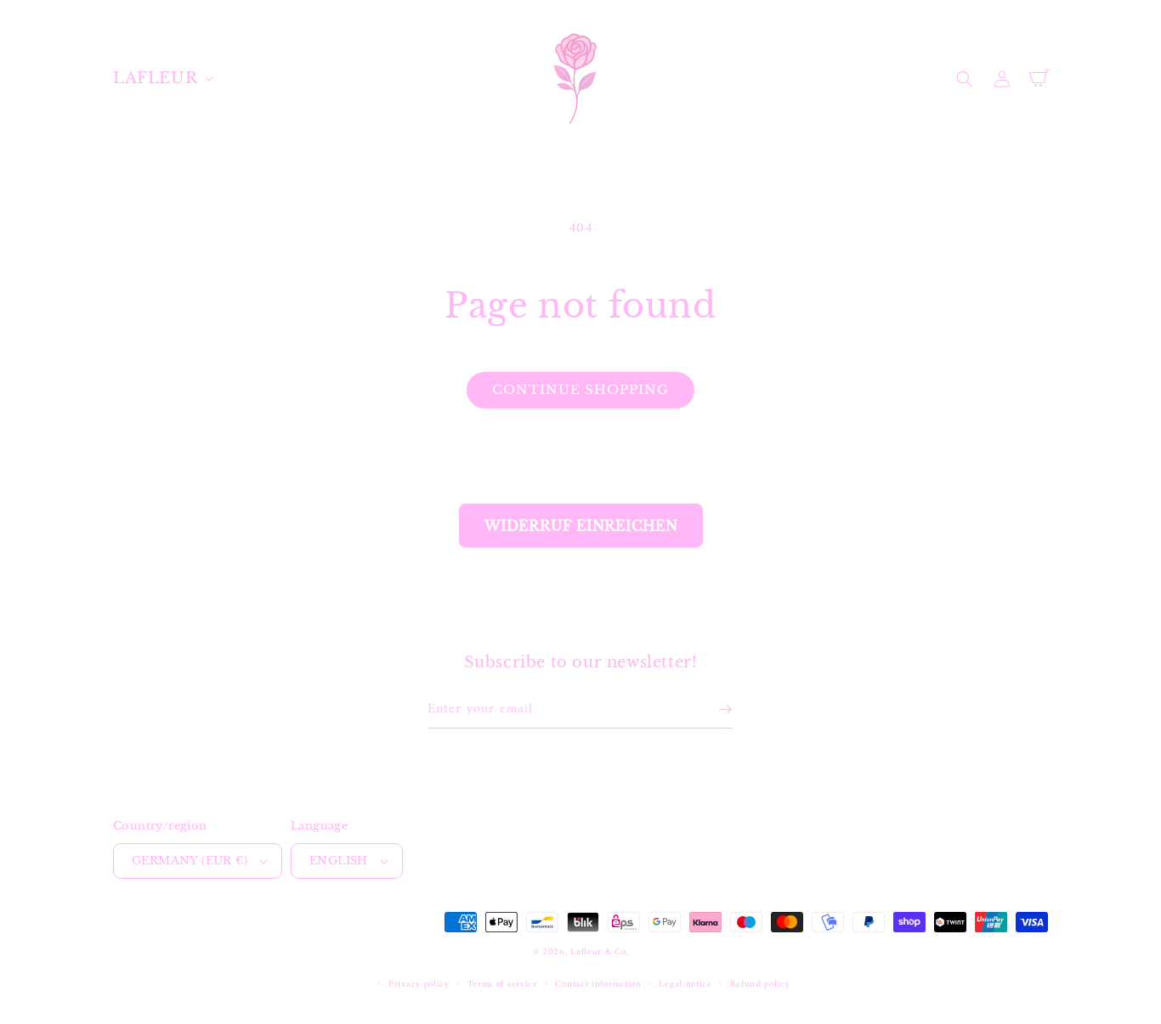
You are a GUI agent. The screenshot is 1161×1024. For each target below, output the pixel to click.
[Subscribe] (724, 709)
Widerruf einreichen (580, 525)
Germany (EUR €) (189, 860)
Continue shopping (580, 389)
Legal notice (685, 985)
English (338, 860)
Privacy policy (419, 985)
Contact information (598, 985)
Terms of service (502, 985)
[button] (161, 78)
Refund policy (760, 985)
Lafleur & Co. (599, 952)
